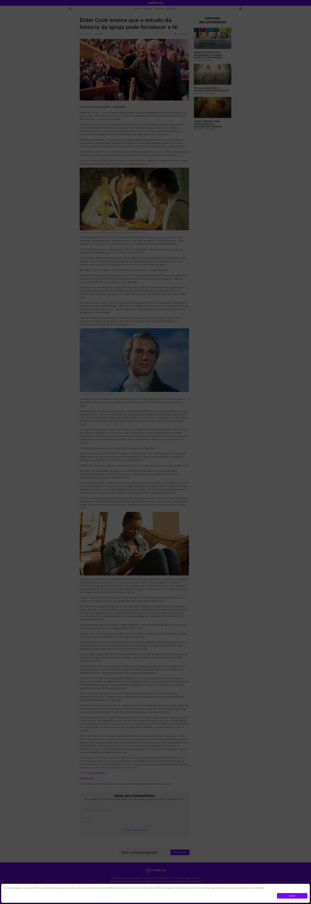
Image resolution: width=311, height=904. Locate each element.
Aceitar (292, 896)
